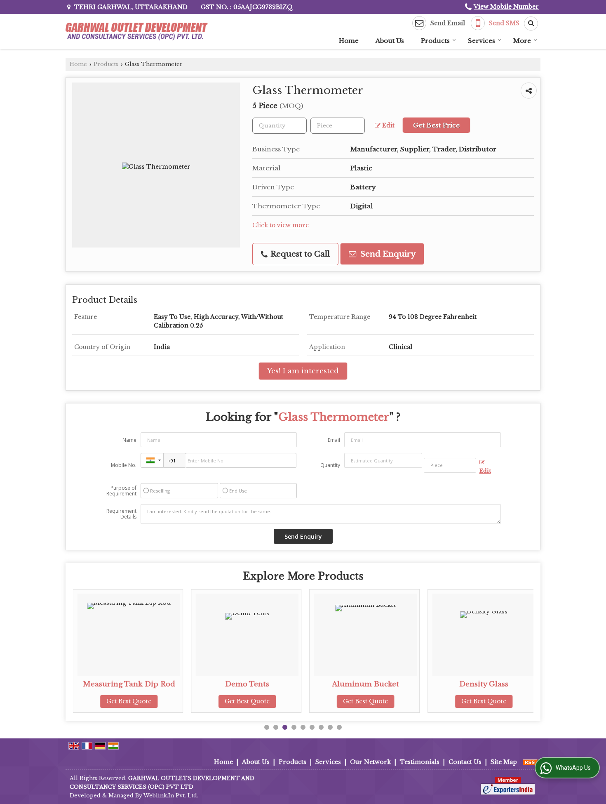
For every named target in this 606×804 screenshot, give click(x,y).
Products (435, 41)
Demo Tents (247, 684)
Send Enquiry (387, 254)
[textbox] (337, 126)
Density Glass (483, 684)
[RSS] (530, 762)
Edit (388, 125)
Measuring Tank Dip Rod (129, 684)
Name (129, 439)
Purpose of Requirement (121, 491)
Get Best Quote (128, 701)
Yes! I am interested (303, 371)
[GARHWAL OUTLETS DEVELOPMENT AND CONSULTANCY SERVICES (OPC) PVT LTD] (137, 31)
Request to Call (299, 254)
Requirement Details (121, 514)
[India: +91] (152, 460)
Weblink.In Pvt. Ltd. (170, 795)
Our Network (370, 762)
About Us (390, 41)
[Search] (528, 24)
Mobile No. (123, 465)
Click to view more (280, 225)
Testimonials (419, 762)
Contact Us (465, 762)
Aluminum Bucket (365, 684)
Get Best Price (436, 125)
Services (481, 41)
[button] (506, 6)
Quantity (330, 465)
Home (349, 41)
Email (334, 439)
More (522, 41)
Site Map (504, 762)
